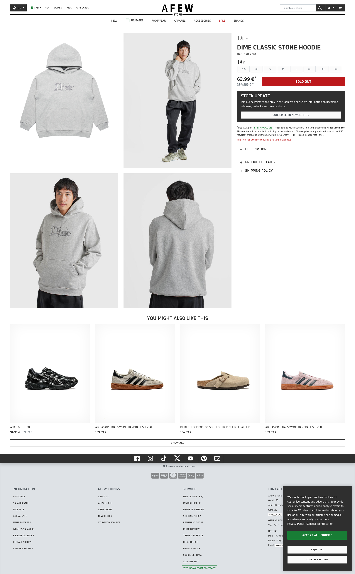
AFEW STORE (177, 8)
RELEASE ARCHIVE (22, 542)
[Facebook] (137, 458)
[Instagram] (150, 458)
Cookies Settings (317, 559)
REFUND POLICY (191, 529)
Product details (259, 162)
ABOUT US (103, 496)
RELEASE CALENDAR (23, 535)
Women (58, 7)
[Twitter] (177, 458)
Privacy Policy (296, 523)
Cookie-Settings (192, 555)
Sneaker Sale (21, 503)
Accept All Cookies (317, 535)
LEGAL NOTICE (190, 542)
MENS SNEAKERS (22, 522)
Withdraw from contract (199, 568)
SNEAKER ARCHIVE (23, 548)
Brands (239, 20)
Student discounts (109, 522)
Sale (222, 20)
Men (47, 7)
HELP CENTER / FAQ (193, 496)
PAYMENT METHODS (193, 509)
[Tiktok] (164, 458)
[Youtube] (191, 458)
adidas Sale (20, 516)
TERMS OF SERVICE (193, 535)
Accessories (202, 20)
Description (255, 149)
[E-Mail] (217, 458)
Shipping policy (258, 171)
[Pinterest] (204, 458)
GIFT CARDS (82, 7)
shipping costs (263, 127)
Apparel (179, 20)
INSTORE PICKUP (191, 503)
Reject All (317, 549)
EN (19, 8)
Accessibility (191, 561)
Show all (177, 443)
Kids (69, 7)
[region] (317, 528)
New (114, 20)
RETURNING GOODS (193, 522)
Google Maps (275, 515)
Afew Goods (105, 509)
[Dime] (243, 37)
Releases (137, 20)
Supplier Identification (319, 523)
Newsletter (105, 516)
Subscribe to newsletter (291, 115)
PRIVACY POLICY (191, 548)
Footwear (159, 20)
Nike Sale (18, 509)
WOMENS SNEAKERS (23, 529)
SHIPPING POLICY (192, 516)
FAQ (36, 7)
